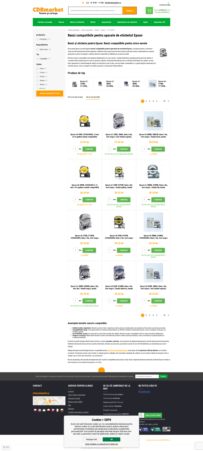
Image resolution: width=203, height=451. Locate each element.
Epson (97, 30)
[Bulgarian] (62, 410)
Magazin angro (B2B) (75, 402)
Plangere (71, 409)
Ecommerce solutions (153, 440)
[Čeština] (35, 410)
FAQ (69, 405)
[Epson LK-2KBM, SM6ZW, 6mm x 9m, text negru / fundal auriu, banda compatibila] (153, 121)
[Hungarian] (44, 410)
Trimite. (163, 376)
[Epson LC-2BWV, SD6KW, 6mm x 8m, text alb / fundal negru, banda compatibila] (84, 272)
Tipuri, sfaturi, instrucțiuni (76, 395)
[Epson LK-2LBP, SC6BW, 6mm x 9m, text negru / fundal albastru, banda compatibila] (119, 272)
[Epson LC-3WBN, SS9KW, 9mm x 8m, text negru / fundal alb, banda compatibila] (153, 171)
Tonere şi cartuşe (116, 448)
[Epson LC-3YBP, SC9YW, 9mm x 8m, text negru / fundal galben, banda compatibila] (119, 171)
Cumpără (89, 149)
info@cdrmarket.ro (113, 3)
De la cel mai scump (75, 97)
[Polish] (48, 410)
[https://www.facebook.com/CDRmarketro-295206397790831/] (144, 391)
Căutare (129, 11)
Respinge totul (91, 439)
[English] (39, 410)
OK (111, 439)
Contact (71, 391)
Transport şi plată (74, 398)
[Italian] (57, 410)
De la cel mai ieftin (93, 97)
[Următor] (168, 101)
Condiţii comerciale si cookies (78, 412)
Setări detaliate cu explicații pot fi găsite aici (101, 444)
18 (164, 101)
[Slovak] (53, 410)
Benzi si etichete (87, 30)
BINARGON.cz (165, 440)
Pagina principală (73, 30)
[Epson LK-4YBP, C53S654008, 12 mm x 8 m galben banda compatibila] (84, 121)
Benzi (103, 30)
